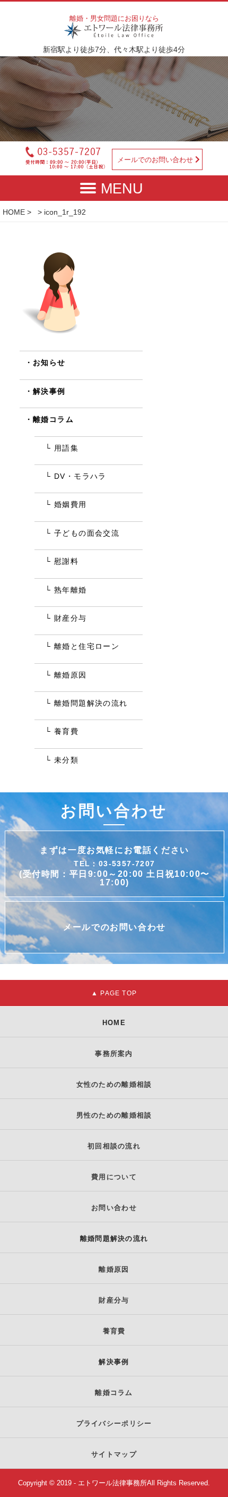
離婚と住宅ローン (86, 646)
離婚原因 (70, 675)
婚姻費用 (70, 504)
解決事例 (49, 391)
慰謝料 (66, 561)
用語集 (66, 448)
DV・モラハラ (80, 476)
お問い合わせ (114, 1208)
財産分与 (70, 618)
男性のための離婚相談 (114, 1115)
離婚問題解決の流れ (91, 703)
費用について (114, 1177)
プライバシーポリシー (114, 1423)
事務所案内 (114, 1054)
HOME (14, 212)
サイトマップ (114, 1454)
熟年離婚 (70, 590)
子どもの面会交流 (86, 533)
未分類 (66, 760)
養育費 (66, 731)
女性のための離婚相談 (114, 1084)
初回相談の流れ (114, 1146)
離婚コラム (53, 419)
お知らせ (49, 362)
